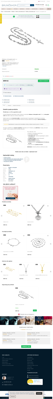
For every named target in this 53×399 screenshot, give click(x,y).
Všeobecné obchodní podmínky (8, 365)
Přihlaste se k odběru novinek (32, 365)
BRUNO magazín (30, 368)
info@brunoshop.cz (8, 384)
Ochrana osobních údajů (6, 363)
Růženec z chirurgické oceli (19, 304)
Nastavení (13, 396)
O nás (2, 1)
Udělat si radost (43, 80)
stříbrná (10, 172)
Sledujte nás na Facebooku (33, 375)
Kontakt (28, 370)
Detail (35, 310)
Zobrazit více (26, 346)
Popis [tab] (4, 105)
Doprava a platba (7, 1)
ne (9, 174)
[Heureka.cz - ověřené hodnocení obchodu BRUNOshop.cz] (35, 382)
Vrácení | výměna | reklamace (16, 1)
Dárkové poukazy (30, 363)
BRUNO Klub (29, 360)
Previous (2, 244)
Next (51, 244)
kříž (9, 179)
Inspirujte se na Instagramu (34, 377)
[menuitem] (3, 9)
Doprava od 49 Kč (6, 99)
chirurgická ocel (11, 171)
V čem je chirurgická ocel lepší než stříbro (12, 160)
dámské (10, 178)
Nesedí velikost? (31, 99)
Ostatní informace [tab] (16, 105)
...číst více (4, 65)
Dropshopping (29, 357)
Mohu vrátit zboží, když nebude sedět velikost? (13, 158)
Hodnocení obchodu (26, 327)
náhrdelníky (10, 176)
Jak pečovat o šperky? (8, 161)
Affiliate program (30, 362)
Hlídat (18, 95)
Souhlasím (39, 393)
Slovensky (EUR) (42, 1)
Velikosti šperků (7, 157)
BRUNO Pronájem (30, 358)
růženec (12, 179)
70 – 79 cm (10, 173)
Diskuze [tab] (9, 105)
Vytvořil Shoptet (48, 397)
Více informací (31, 393)
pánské (13, 178)
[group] (10, 272)
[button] (10, 278)
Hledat (32, 5)
